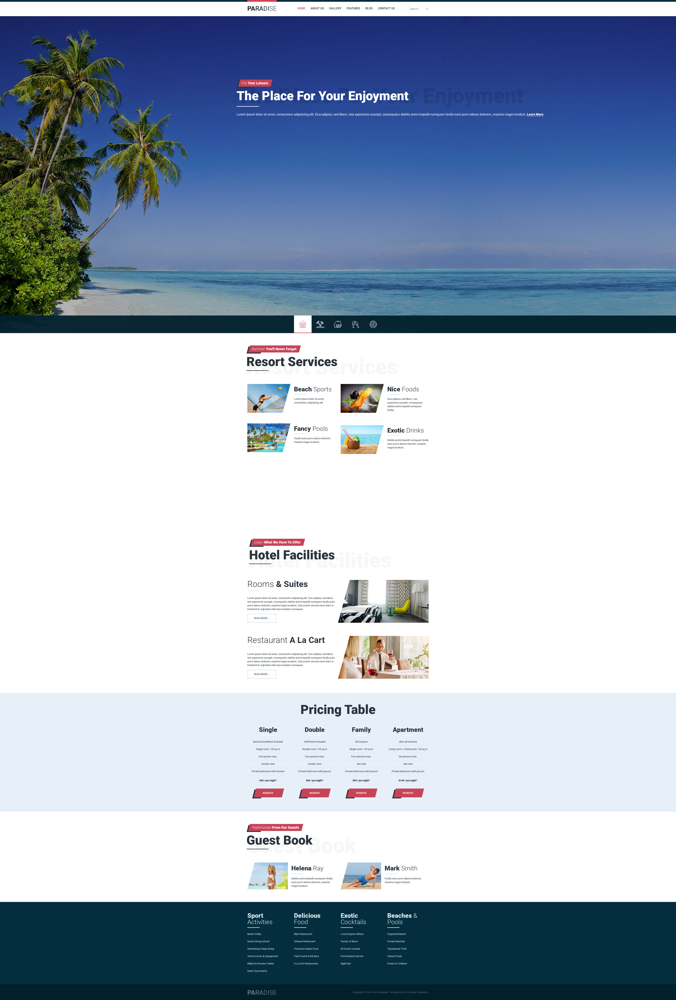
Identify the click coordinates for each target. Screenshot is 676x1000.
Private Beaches (396, 941)
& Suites (277, 584)
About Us (317, 8)
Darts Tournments (257, 971)
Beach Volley (254, 934)
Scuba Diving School (258, 941)
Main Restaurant (303, 934)
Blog (369, 8)
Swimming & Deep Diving (260, 948)
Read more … (262, 618)
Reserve (268, 793)
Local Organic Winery (352, 934)
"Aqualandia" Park (397, 948)
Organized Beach (396, 934)
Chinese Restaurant (304, 941)
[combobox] (417, 8)
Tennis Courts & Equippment (262, 956)
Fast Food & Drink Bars (306, 956)
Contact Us (386, 8)
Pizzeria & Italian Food (306, 948)
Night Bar (346, 963)
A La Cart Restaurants (306, 963)
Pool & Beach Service (352, 956)
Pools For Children (397, 963)
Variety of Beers (349, 941)
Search (427, 8)
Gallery (335, 8)
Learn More (535, 114)
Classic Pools (394, 956)
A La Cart (286, 640)
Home (301, 8)
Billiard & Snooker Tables (260, 963)
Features (353, 8)
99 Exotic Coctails (350, 948)
